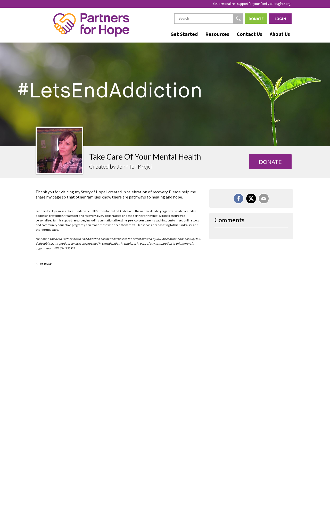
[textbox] (208, 18)
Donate (256, 18)
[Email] (263, 198)
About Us (280, 34)
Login (280, 18)
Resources (217, 34)
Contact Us (249, 34)
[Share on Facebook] (238, 198)
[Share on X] (251, 198)
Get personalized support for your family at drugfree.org (252, 4)
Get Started (184, 34)
